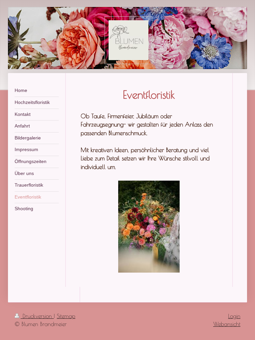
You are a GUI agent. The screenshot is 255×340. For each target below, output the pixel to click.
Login (234, 316)
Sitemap (66, 316)
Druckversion (37, 316)
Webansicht (226, 324)
